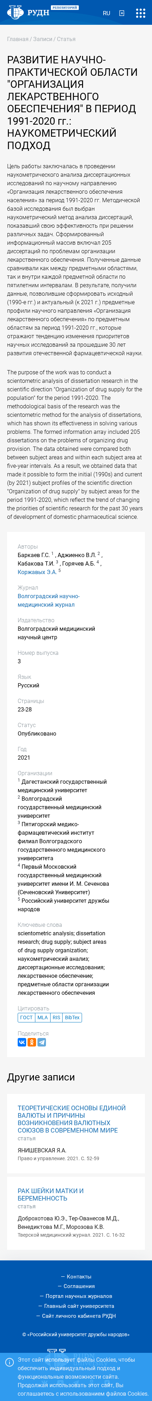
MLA (42, 1018)
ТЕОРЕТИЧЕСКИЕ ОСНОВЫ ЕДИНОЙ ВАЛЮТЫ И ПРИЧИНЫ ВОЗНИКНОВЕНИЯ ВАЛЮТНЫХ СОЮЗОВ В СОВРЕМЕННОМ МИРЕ (72, 1119)
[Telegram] (41, 1042)
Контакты (79, 1277)
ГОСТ (26, 1018)
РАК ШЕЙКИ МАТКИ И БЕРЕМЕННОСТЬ (51, 1194)
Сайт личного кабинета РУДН (79, 1316)
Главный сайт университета (79, 1306)
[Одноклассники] (32, 1042)
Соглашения (79, 1286)
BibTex (72, 1018)
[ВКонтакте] (22, 1042)
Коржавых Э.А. (37, 572)
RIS (56, 1018)
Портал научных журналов (79, 1296)
